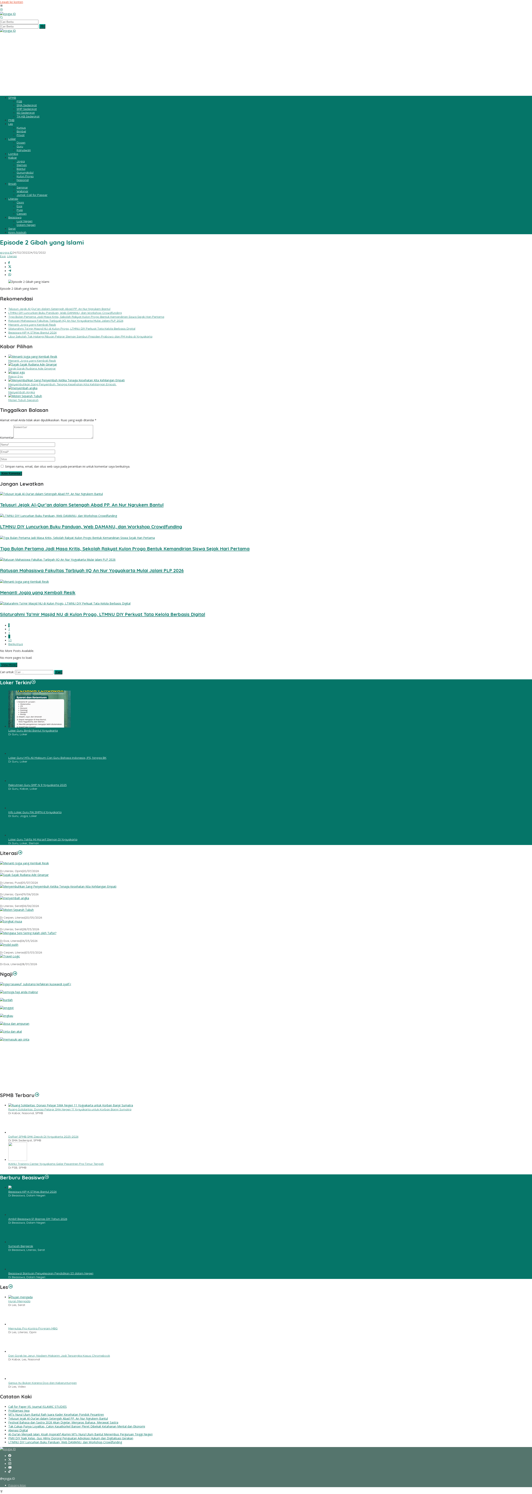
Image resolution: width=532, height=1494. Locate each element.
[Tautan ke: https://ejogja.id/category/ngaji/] (14, 974)
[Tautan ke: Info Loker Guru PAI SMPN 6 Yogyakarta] (17, 808)
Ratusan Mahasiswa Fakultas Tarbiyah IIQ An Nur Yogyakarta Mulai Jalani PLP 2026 (65, 321)
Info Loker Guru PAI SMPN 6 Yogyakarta (35, 812)
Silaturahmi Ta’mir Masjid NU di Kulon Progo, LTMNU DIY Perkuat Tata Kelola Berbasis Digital (71, 328)
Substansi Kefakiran (13, 988)
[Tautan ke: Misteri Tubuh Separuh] (17, 910)
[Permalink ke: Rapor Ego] (16, 372)
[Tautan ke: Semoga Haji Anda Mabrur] (19, 992)
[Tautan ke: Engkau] (6, 1016)
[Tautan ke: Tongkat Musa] (11, 921)
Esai (3, 256)
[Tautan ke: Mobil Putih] (9, 945)
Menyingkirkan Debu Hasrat (19, 1359)
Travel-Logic (8, 960)
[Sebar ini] (9, 263)
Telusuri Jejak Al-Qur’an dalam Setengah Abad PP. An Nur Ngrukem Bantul (59, 309)
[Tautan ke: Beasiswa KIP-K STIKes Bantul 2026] (34, 1461)
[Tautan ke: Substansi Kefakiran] (35, 984)
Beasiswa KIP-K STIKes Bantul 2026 (32, 332)
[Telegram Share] (9, 271)
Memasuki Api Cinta (13, 1043)
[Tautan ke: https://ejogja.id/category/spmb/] (36, 1369)
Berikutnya (15, 644)
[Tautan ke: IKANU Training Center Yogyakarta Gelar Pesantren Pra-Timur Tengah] (17, 1434)
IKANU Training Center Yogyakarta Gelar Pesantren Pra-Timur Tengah (56, 1438)
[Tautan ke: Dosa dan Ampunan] (14, 1024)
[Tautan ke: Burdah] (6, 1000)
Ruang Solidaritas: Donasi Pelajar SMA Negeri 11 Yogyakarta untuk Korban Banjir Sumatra (69, 1383)
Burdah (5, 1004)
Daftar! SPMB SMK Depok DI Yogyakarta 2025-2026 (43, 1410)
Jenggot (6, 1012)
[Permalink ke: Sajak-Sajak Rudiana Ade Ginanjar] (32, 364)
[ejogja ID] (8, 14)
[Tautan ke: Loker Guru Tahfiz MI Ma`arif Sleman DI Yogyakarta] (17, 835)
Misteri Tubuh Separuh (23, 400)
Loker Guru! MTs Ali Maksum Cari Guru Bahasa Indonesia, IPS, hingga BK (57, 758)
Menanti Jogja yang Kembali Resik (32, 324)
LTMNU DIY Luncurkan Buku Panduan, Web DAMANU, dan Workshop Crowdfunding (65, 313)
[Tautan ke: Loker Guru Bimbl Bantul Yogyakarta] (39, 726)
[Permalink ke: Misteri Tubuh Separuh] (25, 396)
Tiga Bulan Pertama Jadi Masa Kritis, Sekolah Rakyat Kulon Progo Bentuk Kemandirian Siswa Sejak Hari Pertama (86, 317)
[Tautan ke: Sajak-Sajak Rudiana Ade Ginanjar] (24, 875)
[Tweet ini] (9, 267)
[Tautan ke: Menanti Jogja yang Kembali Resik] (24, 863)
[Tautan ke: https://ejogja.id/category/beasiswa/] (46, 1451)
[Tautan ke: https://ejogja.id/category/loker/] (33, 682)
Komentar (7, 438)
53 (10, 640)
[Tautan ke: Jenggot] (7, 1008)
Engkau (5, 1020)
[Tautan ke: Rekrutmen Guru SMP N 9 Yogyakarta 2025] (17, 781)
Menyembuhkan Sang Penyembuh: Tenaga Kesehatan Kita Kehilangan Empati (62, 384)
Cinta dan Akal (10, 1035)
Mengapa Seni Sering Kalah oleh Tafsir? (27, 937)
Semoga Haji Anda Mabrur (18, 996)
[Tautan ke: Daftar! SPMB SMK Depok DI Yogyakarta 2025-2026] (17, 1406)
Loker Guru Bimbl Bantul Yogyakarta (33, 730)
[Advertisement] (266, 64)
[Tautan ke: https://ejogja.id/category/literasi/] (20, 853)
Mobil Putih (7, 949)
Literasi (12, 256)
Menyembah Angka (21, 392)
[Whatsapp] (9, 275)
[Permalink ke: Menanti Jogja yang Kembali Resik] (32, 356)
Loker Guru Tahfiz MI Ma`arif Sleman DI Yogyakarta (42, 839)
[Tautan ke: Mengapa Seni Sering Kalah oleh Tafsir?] (28, 933)
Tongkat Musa (9, 925)
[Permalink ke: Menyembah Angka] (22, 388)
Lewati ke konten (11, 2)
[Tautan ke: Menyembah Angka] (14, 898)
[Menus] (1, 6)
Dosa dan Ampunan (14, 1028)
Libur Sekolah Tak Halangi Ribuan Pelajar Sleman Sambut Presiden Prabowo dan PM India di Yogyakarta (80, 336)
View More (9, 664)
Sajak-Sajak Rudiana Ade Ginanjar (32, 368)
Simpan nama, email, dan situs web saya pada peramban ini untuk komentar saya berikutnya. (67, 466)
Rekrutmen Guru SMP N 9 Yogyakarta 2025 (37, 785)
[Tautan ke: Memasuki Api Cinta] (14, 1039)
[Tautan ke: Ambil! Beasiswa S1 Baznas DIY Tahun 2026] (17, 1489)
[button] (42, 26)
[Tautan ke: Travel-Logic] (10, 956)
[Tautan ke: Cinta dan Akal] (11, 1031)
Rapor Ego (15, 376)
